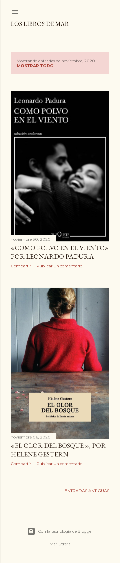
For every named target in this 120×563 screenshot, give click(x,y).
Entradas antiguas (87, 490)
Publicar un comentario (59, 265)
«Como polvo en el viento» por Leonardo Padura (60, 252)
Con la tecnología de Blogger (65, 531)
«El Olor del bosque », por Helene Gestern (58, 449)
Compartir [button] (21, 265)
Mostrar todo (35, 65)
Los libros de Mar (40, 24)
